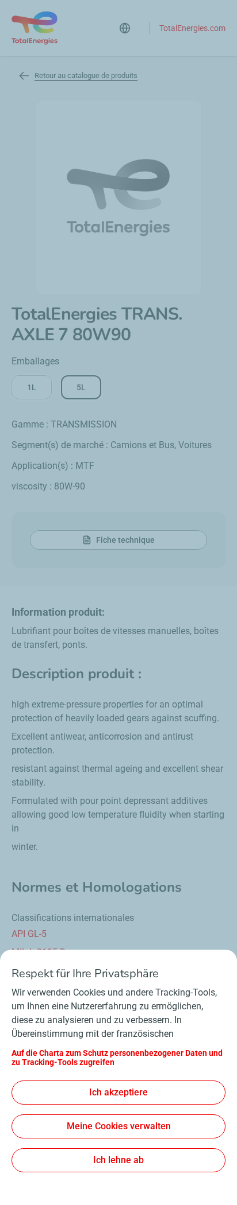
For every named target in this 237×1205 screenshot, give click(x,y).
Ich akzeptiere (118, 1092)
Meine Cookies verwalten (119, 1126)
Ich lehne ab (118, 1160)
